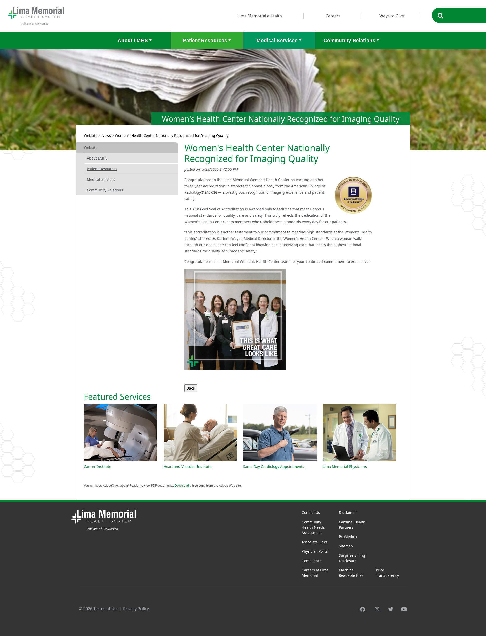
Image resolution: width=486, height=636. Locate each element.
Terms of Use (106, 608)
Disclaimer (348, 512)
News (106, 135)
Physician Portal (315, 551)
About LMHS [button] (133, 40)
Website (90, 135)
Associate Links (314, 542)
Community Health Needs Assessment (313, 527)
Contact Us (311, 512)
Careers (333, 16)
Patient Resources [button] (205, 40)
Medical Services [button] (277, 40)
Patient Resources (102, 168)
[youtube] (404, 609)
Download (181, 485)
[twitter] (390, 609)
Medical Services (101, 179)
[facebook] (362, 609)
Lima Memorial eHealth (259, 16)
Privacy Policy (136, 608)
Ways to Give (391, 16)
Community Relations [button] (349, 40)
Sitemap (346, 546)
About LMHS (97, 158)
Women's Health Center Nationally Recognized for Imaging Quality (171, 135)
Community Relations (105, 190)
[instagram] (377, 609)
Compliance (312, 560)
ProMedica (348, 536)
